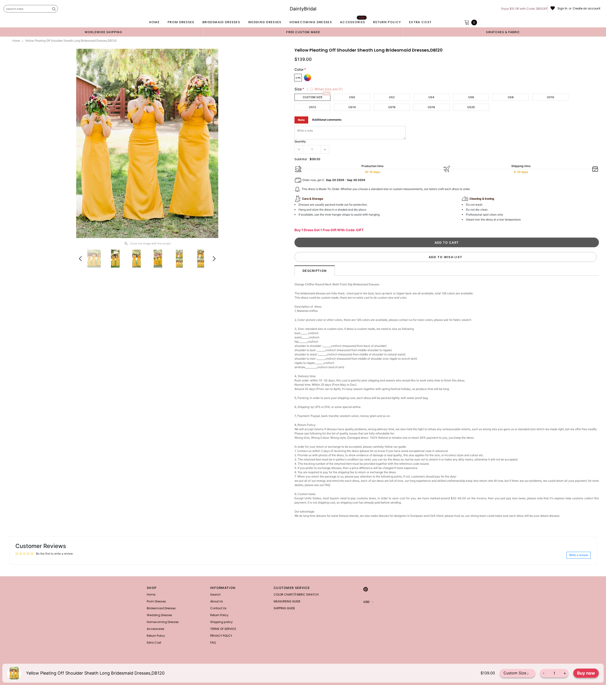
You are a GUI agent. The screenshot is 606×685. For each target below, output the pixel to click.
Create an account (586, 8)
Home (16, 40)
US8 (511, 97)
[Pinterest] (365, 589)
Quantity (300, 141)
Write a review (578, 555)
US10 (550, 97)
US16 (392, 107)
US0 (352, 97)
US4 (431, 97)
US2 (392, 97)
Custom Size (312, 97)
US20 (471, 107)
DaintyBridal (303, 9)
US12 (312, 107)
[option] (103, 31)
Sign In (562, 8)
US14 (352, 107)
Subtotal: (300, 159)
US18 (431, 107)
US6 (471, 97)
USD (366, 602)
